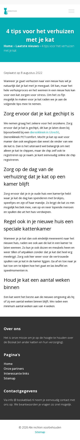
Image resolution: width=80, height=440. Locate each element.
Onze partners (14, 369)
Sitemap (9, 378)
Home (8, 46)
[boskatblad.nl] (10, 11)
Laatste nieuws (27, 46)
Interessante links (16, 373)
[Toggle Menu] (71, 11)
